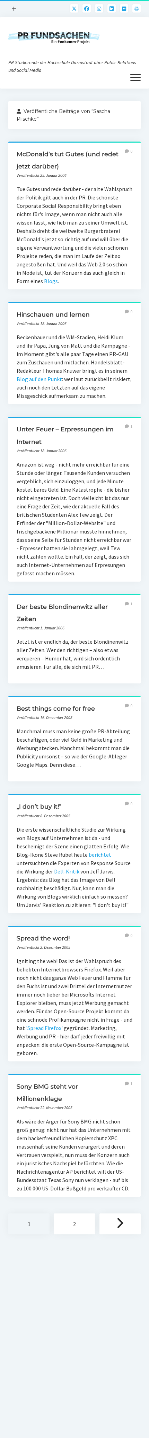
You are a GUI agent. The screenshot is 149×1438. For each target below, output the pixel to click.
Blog (22, 379)
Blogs (51, 281)
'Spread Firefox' (44, 1027)
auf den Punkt (45, 379)
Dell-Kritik (66, 871)
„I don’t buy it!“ (39, 806)
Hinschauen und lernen (53, 314)
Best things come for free (56, 708)
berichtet (100, 854)
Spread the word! (43, 938)
